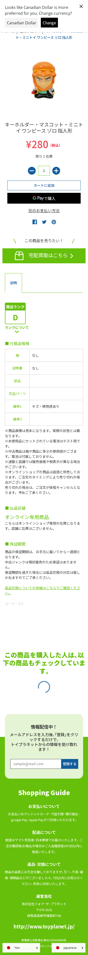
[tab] (13, 283)
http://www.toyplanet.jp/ (44, 926)
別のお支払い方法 (44, 210)
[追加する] (56, 171)
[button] (35, 222)
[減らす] (32, 171)
